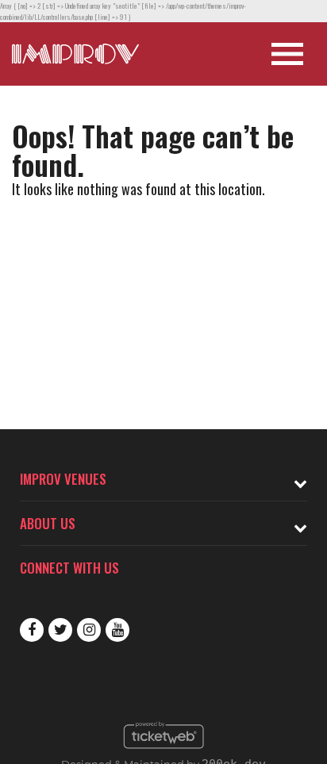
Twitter (60, 630)
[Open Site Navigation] (287, 54)
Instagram (89, 630)
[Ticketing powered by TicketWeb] (164, 753)
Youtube (117, 630)
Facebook (32, 630)
